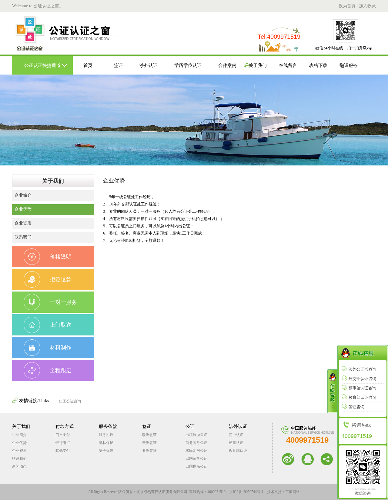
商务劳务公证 (196, 443)
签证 (118, 65)
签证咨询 (356, 407)
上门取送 (61, 325)
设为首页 (347, 6)
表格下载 (318, 65)
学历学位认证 (188, 65)
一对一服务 (63, 302)
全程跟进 (61, 370)
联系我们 (23, 237)
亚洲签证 (149, 450)
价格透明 (61, 257)
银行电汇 (62, 443)
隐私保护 (106, 443)
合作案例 (227, 65)
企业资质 (23, 223)
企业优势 (23, 209)
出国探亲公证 (196, 466)
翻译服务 (349, 65)
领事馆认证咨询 (362, 388)
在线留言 (288, 65)
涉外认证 (148, 65)
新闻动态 (19, 466)
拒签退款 (61, 279)
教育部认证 (238, 450)
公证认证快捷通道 (42, 65)
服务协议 (106, 435)
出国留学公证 (196, 458)
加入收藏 (367, 6)
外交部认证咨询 (362, 378)
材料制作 (61, 348)
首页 (87, 65)
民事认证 (236, 443)
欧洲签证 (149, 435)
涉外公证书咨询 (362, 369)
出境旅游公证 (196, 435)
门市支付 (62, 435)
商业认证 (236, 435)
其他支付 (62, 450)
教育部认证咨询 (362, 397)
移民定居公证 (196, 450)
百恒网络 (292, 492)
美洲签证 (149, 443)
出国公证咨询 (70, 401)
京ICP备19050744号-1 (246, 492)
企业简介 (23, 195)
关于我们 (258, 65)
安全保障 (106, 450)
